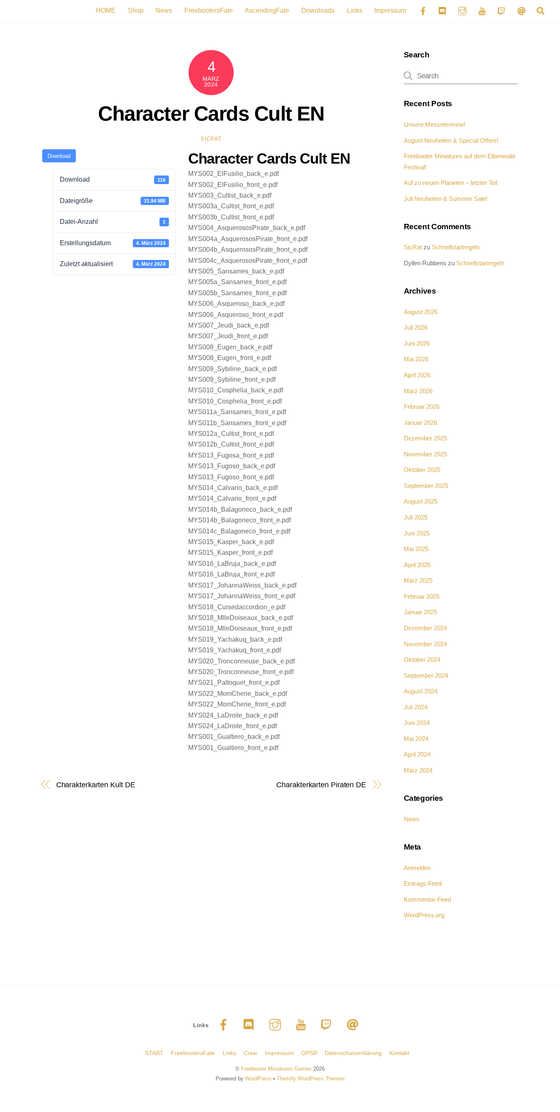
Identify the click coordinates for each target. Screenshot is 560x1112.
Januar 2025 (420, 611)
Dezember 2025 (425, 438)
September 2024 (426, 675)
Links (354, 10)
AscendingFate (267, 10)
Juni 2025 (417, 533)
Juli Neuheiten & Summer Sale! (445, 198)
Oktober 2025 (422, 469)
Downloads (318, 10)
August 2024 (420, 691)
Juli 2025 (416, 517)
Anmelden (417, 867)
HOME (106, 10)
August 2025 (420, 501)
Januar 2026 (420, 422)
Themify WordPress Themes (311, 1079)
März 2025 (418, 580)
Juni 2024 (417, 722)
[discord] (250, 1024)
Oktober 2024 (422, 659)
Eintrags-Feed (423, 883)
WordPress (258, 1079)
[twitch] (328, 1024)
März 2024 (418, 770)
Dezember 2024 (425, 627)
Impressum (390, 10)
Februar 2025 (421, 596)
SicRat (210, 139)
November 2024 (425, 643)
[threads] (354, 1024)
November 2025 (425, 454)
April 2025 (417, 564)
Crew (250, 1053)
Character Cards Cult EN (211, 113)
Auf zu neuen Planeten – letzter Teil (450, 182)
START (154, 1053)
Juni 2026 (417, 343)
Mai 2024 (416, 738)
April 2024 (417, 754)
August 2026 (420, 311)
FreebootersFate (208, 10)
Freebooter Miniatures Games (276, 1069)
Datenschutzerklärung (353, 1053)
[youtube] (302, 1024)
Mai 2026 (416, 358)
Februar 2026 (421, 406)
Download (59, 156)
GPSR (309, 1053)
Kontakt (399, 1053)
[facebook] (225, 1024)
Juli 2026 (416, 327)
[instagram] (276, 1024)
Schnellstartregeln (456, 247)
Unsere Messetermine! (434, 124)
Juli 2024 (416, 707)
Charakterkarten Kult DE (95, 784)
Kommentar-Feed (427, 899)
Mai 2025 (416, 548)
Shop (135, 10)
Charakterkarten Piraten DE (321, 784)
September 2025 (426, 485)
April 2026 (417, 374)
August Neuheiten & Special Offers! (451, 140)
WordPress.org (424, 914)
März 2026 (418, 390)
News (163, 10)
